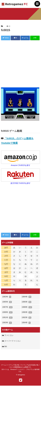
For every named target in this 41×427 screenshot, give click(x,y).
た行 (6, 260)
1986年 (26, 302)
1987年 (7, 307)
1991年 (7, 317)
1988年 (26, 307)
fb (16, 38)
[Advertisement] (20, 64)
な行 (6, 264)
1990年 (26, 312)
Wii (5, 346)
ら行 (6, 280)
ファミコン (8, 335)
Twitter (6, 38)
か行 (6, 252)
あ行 (6, 248)
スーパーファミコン (12, 341)
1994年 (26, 323)
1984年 (26, 297)
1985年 (6, 302)
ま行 (6, 272)
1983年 (6, 297)
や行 (6, 276)
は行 (6, 268)
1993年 (6, 323)
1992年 (26, 317)
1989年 (7, 312)
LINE (35, 38)
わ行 (6, 284)
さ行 (6, 256)
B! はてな (25, 38)
